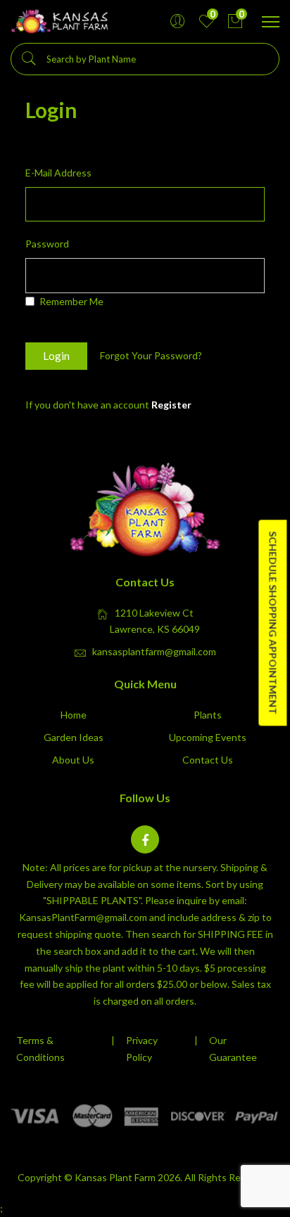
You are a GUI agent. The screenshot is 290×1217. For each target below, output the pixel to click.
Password (47, 244)
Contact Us (207, 760)
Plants (208, 715)
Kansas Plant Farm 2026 (127, 1177)
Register (171, 405)
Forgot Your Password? (151, 356)
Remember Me (71, 301)
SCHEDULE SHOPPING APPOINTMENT (273, 622)
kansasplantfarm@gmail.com (154, 651)
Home (74, 715)
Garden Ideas (73, 737)
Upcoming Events (207, 737)
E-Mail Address (58, 173)
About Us (73, 760)
